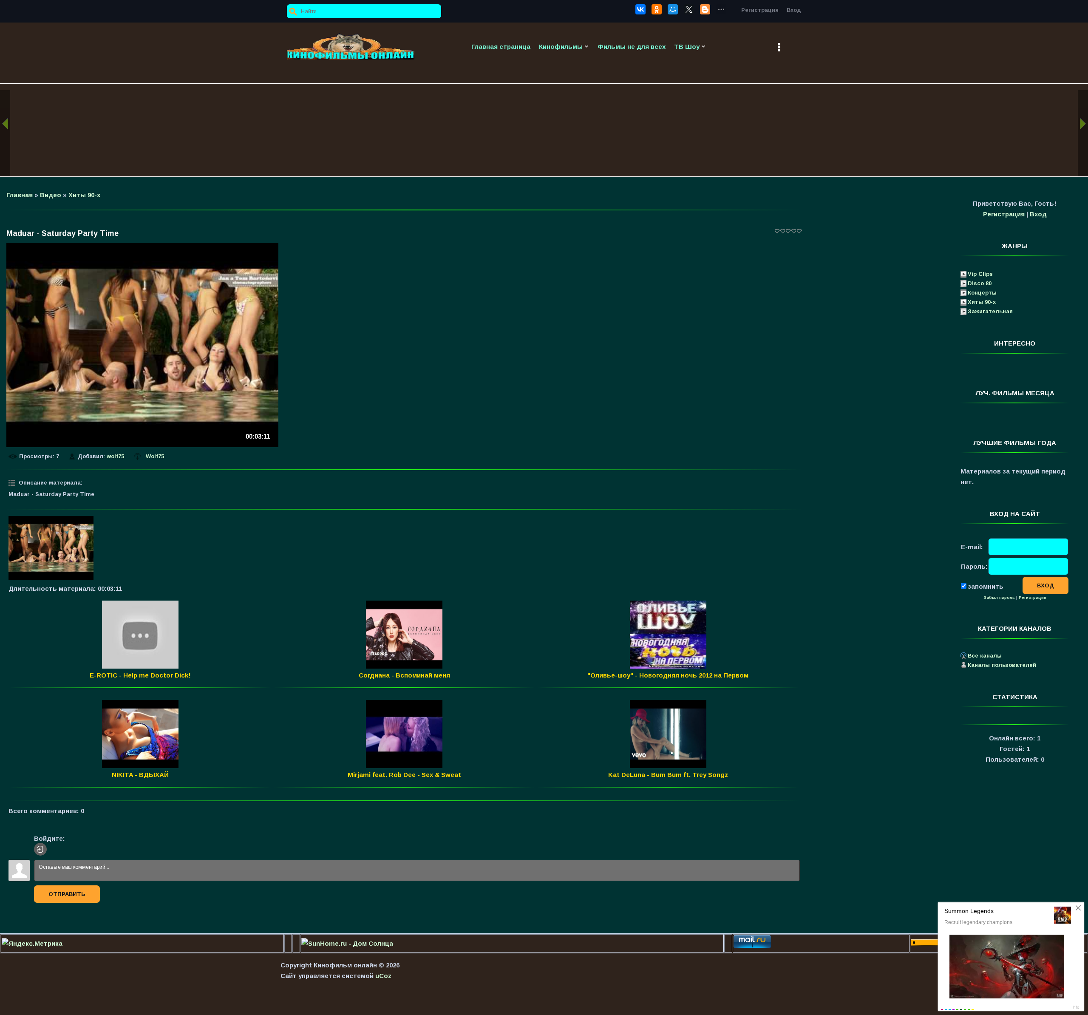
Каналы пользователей (1002, 665)
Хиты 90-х (84, 194)
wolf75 (115, 456)
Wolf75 (155, 456)
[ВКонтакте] (640, 9)
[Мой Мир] (673, 9)
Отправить (66, 894)
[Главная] (350, 46)
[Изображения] (51, 548)
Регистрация (760, 10)
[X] (689, 9)
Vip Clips (980, 274)
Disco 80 (980, 283)
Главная (19, 194)
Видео (50, 194)
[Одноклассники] (657, 9)
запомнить (985, 586)
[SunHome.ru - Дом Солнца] (347, 943)
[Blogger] (705, 9)
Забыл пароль (999, 597)
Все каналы (985, 655)
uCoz (383, 975)
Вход (794, 10)
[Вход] (40, 849)
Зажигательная (990, 311)
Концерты (982, 292)
